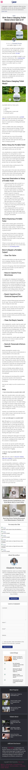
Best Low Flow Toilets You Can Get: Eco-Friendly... (15, 709)
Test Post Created (5, 533)
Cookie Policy (22, 766)
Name (4, 622)
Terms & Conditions (14, 766)
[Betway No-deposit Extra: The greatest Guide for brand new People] (8, 668)
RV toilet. (18, 53)
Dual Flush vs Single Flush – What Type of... (15, 728)
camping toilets (21, 58)
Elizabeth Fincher (17, 43)
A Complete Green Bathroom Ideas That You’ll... (15, 722)
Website (4, 635)
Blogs (14, 15)
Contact (2, 767)
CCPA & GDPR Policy (17, 764)
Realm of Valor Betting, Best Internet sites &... (18, 676)
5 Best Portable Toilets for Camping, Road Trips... (15, 702)
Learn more (4, 11)
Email (4, 629)
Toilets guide (11, 748)
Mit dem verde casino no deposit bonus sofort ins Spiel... (12, 541)
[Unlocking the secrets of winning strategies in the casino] (8, 679)
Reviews (7, 767)
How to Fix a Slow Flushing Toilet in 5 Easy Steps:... (16, 736)
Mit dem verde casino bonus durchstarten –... (12, 529)
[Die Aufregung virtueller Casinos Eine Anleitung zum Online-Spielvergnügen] (8, 663)
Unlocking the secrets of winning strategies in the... (18, 681)
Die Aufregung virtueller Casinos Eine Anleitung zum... (18, 665)
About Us (3, 764)
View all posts (14, 598)
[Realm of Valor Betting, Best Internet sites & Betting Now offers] (8, 674)
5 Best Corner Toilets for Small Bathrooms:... (16, 694)
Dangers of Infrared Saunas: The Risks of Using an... (18, 658)
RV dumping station (14, 246)
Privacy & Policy (9, 764)
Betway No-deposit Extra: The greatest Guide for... (17, 670)
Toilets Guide (21, 762)
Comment (4, 608)
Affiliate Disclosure (5, 766)
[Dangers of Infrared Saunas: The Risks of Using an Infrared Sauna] (8, 658)
